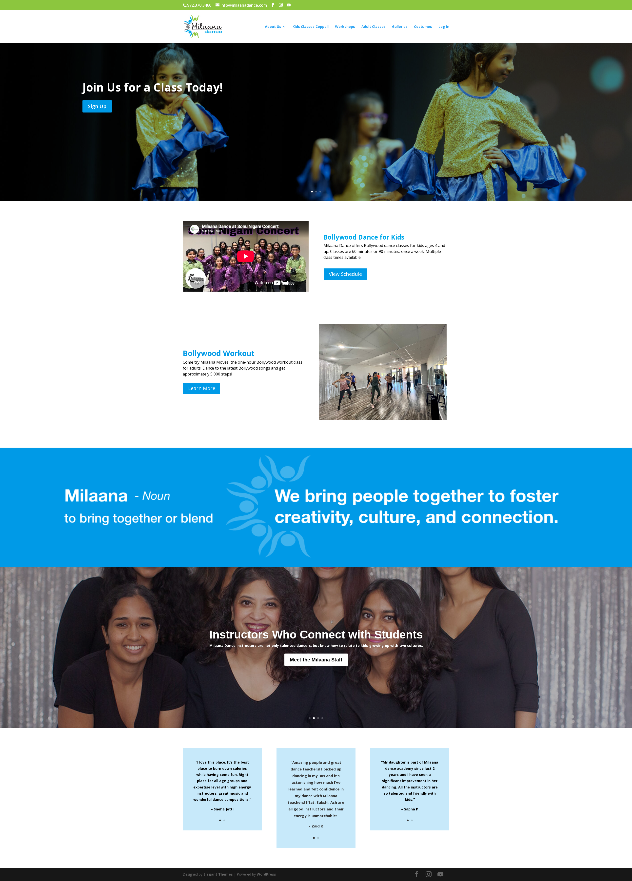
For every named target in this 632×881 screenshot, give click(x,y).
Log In (443, 27)
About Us (273, 27)
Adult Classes (373, 27)
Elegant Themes (218, 874)
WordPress (266, 874)
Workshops (345, 27)
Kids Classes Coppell (311, 27)
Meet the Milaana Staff (316, 659)
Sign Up (97, 106)
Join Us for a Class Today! (152, 87)
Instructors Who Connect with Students (316, 634)
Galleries (400, 27)
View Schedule (345, 274)
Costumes (423, 27)
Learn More (201, 388)
